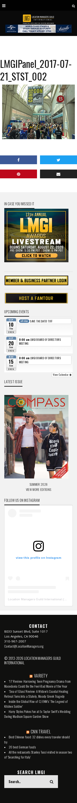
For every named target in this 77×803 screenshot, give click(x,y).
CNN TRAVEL (41, 731)
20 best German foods (22, 747)
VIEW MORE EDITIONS (38, 489)
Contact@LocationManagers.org (24, 646)
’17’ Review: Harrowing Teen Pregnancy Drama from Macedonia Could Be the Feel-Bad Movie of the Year (37, 684)
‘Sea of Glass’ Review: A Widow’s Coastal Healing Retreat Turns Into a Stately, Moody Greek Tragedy (36, 694)
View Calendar (61, 374)
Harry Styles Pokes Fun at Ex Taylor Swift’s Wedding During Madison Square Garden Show (37, 714)
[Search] (73, 5)
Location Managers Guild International (35, 599)
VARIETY (40, 675)
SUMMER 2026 (38, 484)
